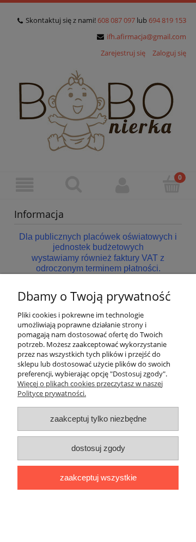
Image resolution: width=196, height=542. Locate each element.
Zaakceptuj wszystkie (98, 477)
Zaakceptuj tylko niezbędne (98, 418)
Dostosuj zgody (98, 448)
